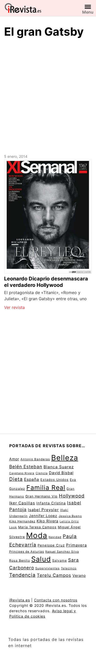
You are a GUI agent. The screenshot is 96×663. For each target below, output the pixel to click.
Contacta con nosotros (55, 600)
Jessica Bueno (70, 516)
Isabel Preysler (43, 509)
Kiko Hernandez (22, 521)
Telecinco (69, 568)
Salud (41, 559)
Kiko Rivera (47, 521)
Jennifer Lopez (43, 516)
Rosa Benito (19, 560)
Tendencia (22, 575)
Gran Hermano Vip (41, 496)
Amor (14, 459)
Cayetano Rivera (21, 473)
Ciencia (42, 473)
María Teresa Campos (37, 527)
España (31, 479)
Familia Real (45, 487)
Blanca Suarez (59, 466)
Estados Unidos (54, 480)
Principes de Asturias (26, 551)
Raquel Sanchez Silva (62, 551)
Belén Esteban (25, 466)
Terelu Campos (54, 575)
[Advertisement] (48, 95)
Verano (79, 575)
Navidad (55, 537)
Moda (36, 535)
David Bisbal (61, 473)
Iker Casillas (22, 503)
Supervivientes (47, 568)
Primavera (76, 545)
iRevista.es (19, 600)
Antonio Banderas (35, 459)
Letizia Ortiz (69, 521)
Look (13, 527)
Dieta (16, 479)
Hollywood (71, 496)
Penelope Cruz (51, 545)
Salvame (59, 560)
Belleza (64, 457)
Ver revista (14, 307)
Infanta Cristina (51, 503)
